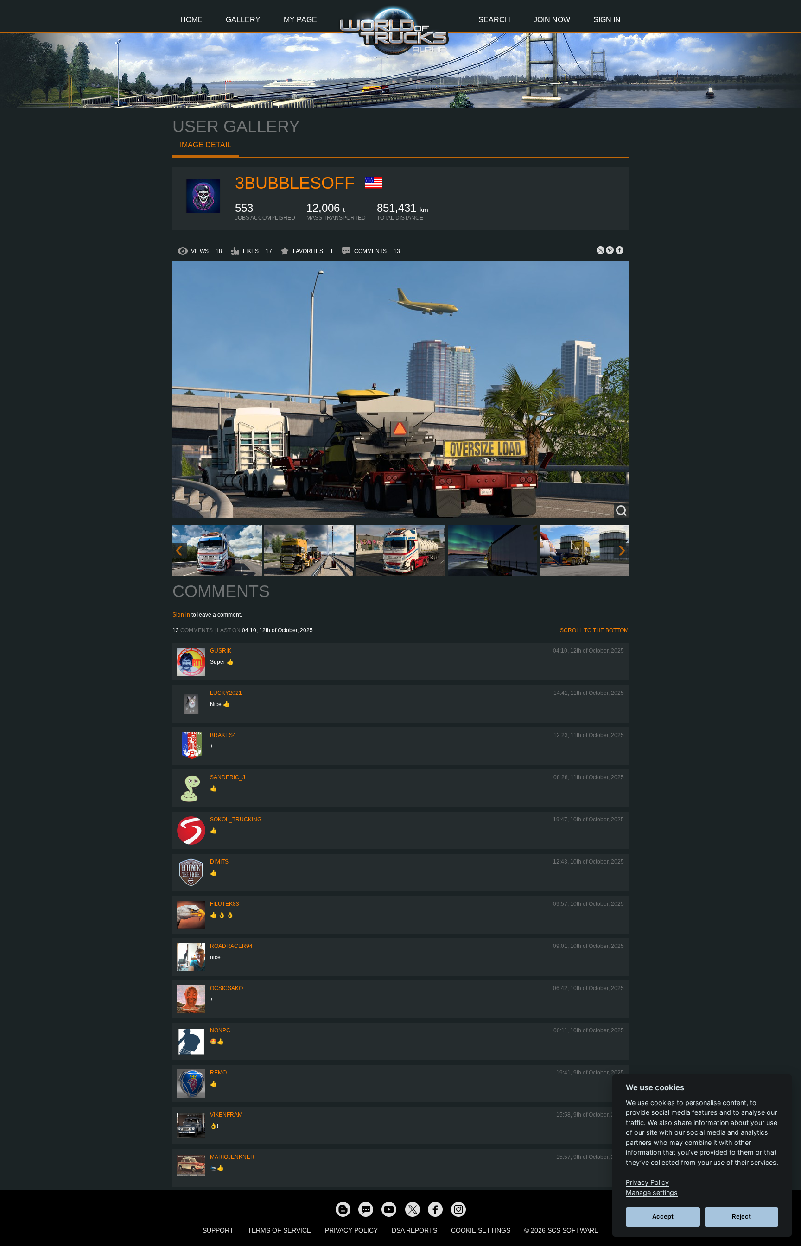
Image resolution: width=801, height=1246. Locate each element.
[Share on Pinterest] (610, 249)
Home (191, 20)
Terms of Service (279, 1230)
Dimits (219, 861)
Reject (741, 1216)
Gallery (243, 20)
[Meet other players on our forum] (365, 1209)
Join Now (552, 20)
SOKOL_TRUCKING (235, 819)
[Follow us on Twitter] (412, 1209)
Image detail (205, 145)
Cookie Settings (480, 1230)
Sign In (607, 20)
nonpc (220, 1030)
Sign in (181, 614)
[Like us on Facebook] (435, 1209)
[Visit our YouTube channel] (389, 1209)
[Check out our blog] (342, 1209)
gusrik (220, 651)
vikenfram (226, 1115)
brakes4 (223, 735)
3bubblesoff (295, 182)
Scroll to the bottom (594, 630)
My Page (300, 20)
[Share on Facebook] (619, 249)
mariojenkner (232, 1157)
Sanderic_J (227, 777)
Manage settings (652, 1192)
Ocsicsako (226, 988)
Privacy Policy (351, 1230)
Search (494, 20)
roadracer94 (231, 946)
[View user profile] (204, 219)
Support (218, 1230)
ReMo (218, 1072)
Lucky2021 (226, 693)
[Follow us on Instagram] (458, 1209)
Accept (663, 1216)
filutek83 (224, 904)
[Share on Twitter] (600, 249)
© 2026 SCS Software (561, 1230)
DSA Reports (414, 1230)
